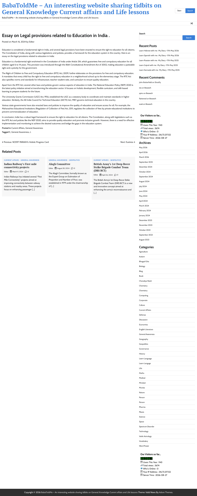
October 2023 (144, 230)
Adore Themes (165, 492)
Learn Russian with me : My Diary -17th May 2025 (159, 60)
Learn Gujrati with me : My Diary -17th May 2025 (158, 65)
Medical (142, 378)
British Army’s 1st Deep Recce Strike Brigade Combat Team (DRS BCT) (112, 167)
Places (141, 412)
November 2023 (145, 225)
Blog (141, 271)
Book (141, 276)
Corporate (143, 300)
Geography (143, 339)
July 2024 (143, 186)
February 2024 (145, 210)
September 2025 (146, 162)
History (142, 354)
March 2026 (144, 157)
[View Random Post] (192, 23)
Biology (142, 266)
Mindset (142, 383)
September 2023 (146, 235)
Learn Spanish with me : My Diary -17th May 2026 (159, 55)
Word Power (144, 446)
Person (142, 397)
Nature (142, 392)
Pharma (142, 407)
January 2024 (144, 215)
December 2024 (145, 167)
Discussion (143, 319)
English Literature (146, 329)
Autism (142, 256)
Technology (143, 431)
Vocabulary (143, 441)
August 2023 (144, 239)
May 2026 (143, 147)
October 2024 (144, 172)
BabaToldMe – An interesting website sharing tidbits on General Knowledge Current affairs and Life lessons (81, 8)
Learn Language (145, 358)
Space (141, 421)
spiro (141, 93)
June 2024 (143, 191)
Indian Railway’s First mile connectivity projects (20, 165)
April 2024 (143, 201)
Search (142, 33)
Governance (144, 349)
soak (141, 104)
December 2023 (145, 220)
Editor (31, 41)
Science (142, 417)
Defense (142, 315)
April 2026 (143, 152)
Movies (142, 387)
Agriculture (143, 251)
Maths (141, 373)
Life (140, 368)
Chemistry (143, 286)
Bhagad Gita (144, 261)
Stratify (158, 82)
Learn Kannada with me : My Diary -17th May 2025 (159, 70)
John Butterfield (145, 82)
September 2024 (146, 176)
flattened (142, 98)
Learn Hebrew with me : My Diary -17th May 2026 (159, 50)
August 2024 (144, 181)
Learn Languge (145, 363)
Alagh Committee (59, 164)
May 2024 (143, 196)
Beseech (147, 88)
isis (140, 88)
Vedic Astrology (145, 436)
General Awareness (34, 128)
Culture (142, 305)
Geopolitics (74, 160)
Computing (143, 295)
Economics (143, 324)
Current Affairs (17, 128)
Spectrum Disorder (146, 426)
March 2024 (144, 206)
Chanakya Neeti (145, 281)
